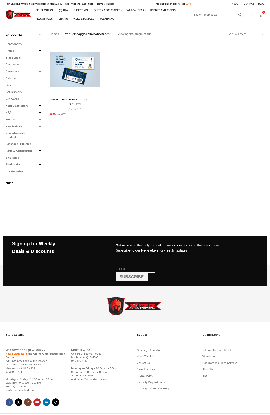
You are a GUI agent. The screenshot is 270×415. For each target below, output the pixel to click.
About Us (207, 369)
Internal (10, 119)
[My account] (251, 14)
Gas (8, 85)
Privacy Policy (145, 375)
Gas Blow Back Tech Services (219, 362)
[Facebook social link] (9, 402)
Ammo (10, 50)
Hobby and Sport (17, 105)
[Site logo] (19, 14)
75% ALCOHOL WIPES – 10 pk (68, 99)
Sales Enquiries (146, 369)
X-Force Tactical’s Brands (217, 350)
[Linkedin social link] (46, 402)
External (11, 78)
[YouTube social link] (37, 402)
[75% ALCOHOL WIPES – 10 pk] (75, 69)
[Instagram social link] (28, 402)
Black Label (13, 57)
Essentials (12, 71)
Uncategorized (15, 171)
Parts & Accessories (19, 150)
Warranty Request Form (151, 382)
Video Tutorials (145, 356)
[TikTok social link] (55, 402)
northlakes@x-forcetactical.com (89, 379)
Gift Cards (12, 98)
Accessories (14, 43)
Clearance (12, 64)
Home (54, 34)
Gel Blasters (14, 92)
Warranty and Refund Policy (153, 388)
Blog (205, 375)
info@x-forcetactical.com (20, 390)
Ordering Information (149, 350)
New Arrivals (14, 126)
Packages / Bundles (18, 143)
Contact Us (143, 362)
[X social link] (18, 402)
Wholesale (208, 356)
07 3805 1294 (14, 371)
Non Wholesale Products (15, 135)
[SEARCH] (240, 14)
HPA (8, 112)
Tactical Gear (14, 164)
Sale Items (12, 157)
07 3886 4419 (79, 360)
